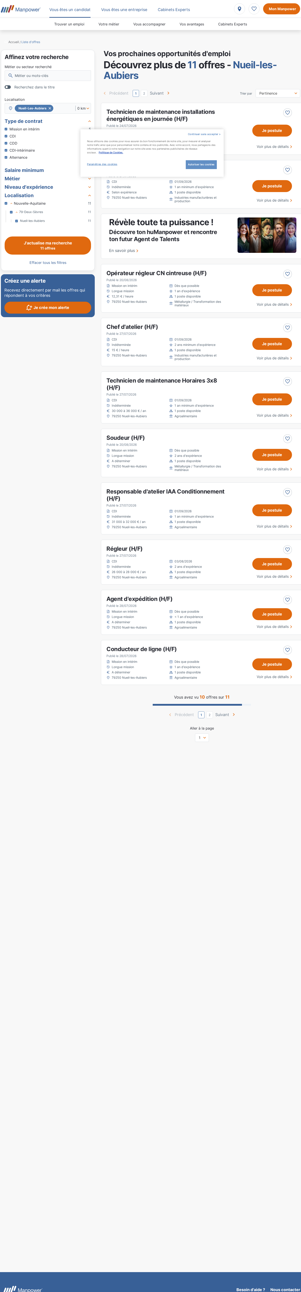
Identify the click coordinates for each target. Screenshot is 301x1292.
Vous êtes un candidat (70, 9)
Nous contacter (285, 1289)
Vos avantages (192, 24)
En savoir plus (122, 250)
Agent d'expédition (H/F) (139, 598)
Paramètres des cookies (102, 164)
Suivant (157, 93)
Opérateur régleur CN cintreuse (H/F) (156, 273)
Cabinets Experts (232, 24)
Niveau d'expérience (29, 187)
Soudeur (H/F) (125, 437)
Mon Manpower (282, 9)
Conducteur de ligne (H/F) (141, 649)
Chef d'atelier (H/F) (132, 326)
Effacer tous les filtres (48, 262)
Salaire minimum (24, 170)
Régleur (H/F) (124, 548)
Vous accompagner (149, 24)
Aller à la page (202, 728)
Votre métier (108, 24)
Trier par (246, 93)
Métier (12, 178)
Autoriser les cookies (201, 164)
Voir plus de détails (273, 146)
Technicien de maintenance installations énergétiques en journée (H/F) (160, 115)
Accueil (13, 42)
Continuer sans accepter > (204, 134)
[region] (152, 153)
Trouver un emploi (69, 24)
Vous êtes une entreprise (124, 9)
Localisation (15, 99)
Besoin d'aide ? (250, 1289)
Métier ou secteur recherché (28, 67)
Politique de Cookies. (111, 152)
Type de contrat (24, 121)
